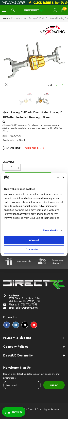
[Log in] (55, 10)
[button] (56, 85)
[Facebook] (6, 325)
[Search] (13, 10)
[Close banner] (63, 177)
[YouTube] (34, 325)
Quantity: (8, 161)
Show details (50, 230)
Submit (54, 385)
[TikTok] (24, 325)
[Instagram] (15, 325)
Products (15, 18)
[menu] (4, 10)
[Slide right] (62, 261)
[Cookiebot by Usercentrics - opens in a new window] (45, 177)
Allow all (34, 240)
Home (5, 18)
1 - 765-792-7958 (27, 304)
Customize (32, 249)
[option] (34, 55)
